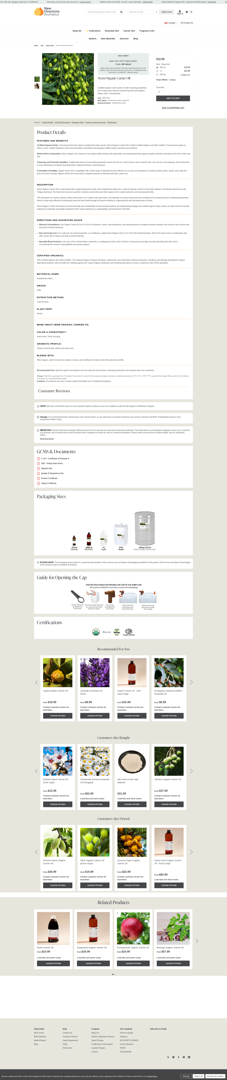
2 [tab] (114, 974)
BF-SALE (15, 2)
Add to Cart (167, 12)
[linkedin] (189, 1057)
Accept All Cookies (215, 1076)
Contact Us (185, 75)
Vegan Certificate (48, 483)
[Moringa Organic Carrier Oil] (173, 928)
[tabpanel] (53, 939)
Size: (163, 64)
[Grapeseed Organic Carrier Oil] (93, 928)
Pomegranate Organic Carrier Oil (133, 947)
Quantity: (160, 87)
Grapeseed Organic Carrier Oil (92, 947)
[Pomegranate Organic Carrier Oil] (133, 928)
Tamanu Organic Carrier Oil (167, 779)
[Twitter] (168, 1057)
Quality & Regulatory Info (52, 473)
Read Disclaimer (47, 439)
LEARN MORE (148, 2)
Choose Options (57, 716)
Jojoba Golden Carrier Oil (55, 691)
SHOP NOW (211, 2)
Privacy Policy (152, 1076)
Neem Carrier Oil (45, 947)
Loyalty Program (85, 2)
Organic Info (46, 468)
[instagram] (173, 1057)
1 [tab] (112, 974)
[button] (121, 12)
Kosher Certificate (49, 478)
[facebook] (178, 1057)
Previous (30, 940)
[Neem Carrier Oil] (53, 928)
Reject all (199, 1076)
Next (197, 940)
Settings (186, 1076)
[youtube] (184, 1057)
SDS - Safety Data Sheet (52, 463)
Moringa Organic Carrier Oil (170, 947)
